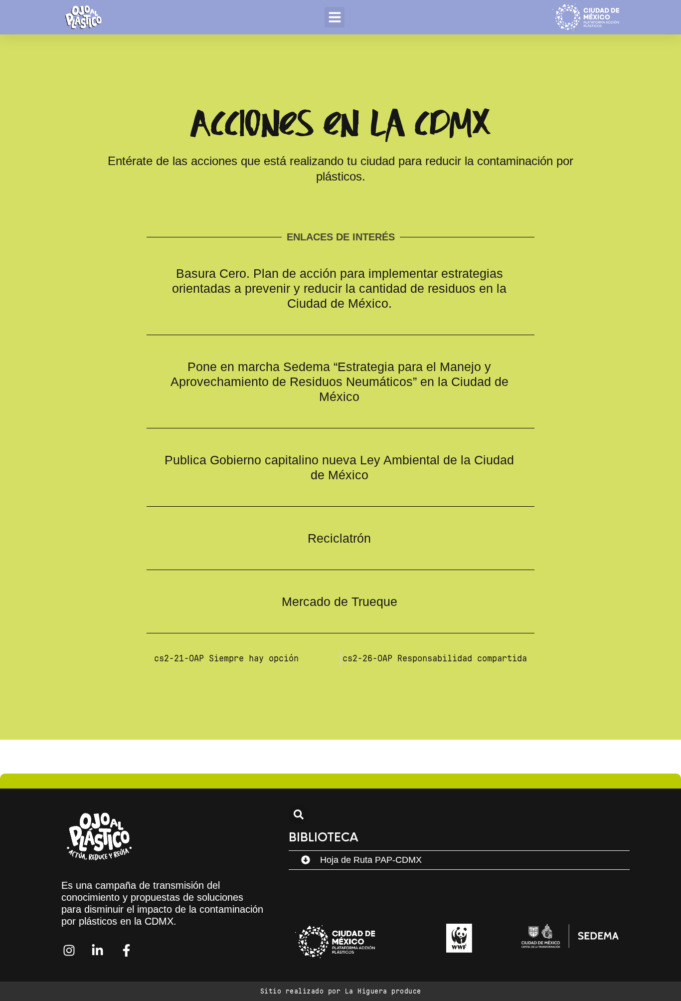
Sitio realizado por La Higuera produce (340, 991)
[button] (335, 17)
